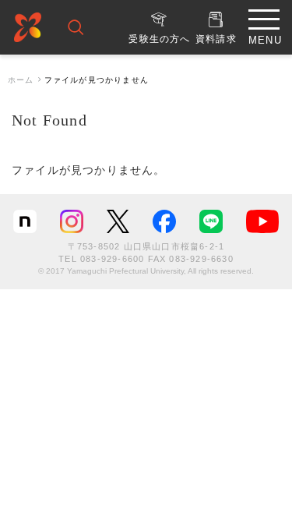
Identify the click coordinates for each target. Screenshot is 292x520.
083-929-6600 (112, 259)
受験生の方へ (159, 39)
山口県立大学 (27, 30)
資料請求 (216, 39)
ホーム (21, 80)
